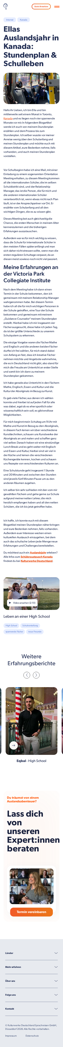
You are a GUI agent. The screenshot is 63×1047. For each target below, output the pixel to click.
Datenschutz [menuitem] (32, 1035)
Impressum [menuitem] (11, 1035)
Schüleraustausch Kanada (37, 557)
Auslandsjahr (38, 552)
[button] (56, 7)
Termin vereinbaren (31, 912)
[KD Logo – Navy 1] (6, 6)
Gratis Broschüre (41, 6)
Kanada (8, 118)
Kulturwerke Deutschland (37, 561)
